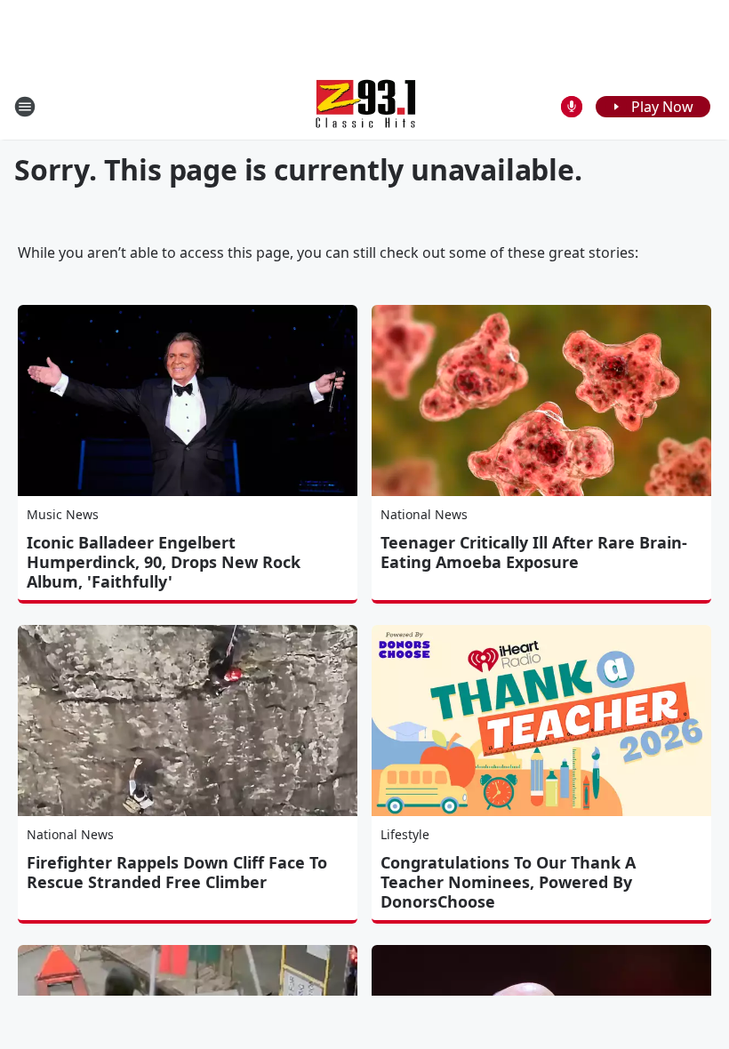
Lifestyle (405, 834)
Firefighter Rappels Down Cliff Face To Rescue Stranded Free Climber (177, 872)
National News (424, 514)
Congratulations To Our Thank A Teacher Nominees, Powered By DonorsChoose (508, 882)
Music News (63, 514)
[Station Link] (365, 106)
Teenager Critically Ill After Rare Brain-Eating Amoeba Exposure (534, 552)
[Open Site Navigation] (25, 106)
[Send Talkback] (571, 106)
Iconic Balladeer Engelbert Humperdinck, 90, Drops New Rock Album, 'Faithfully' (163, 562)
